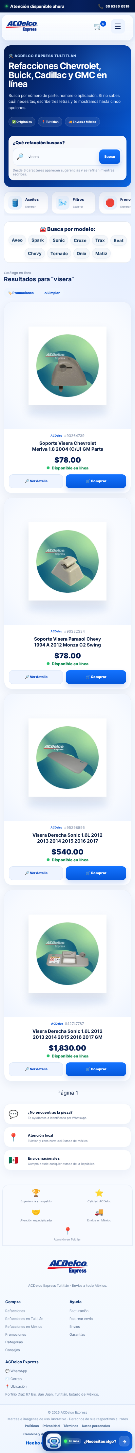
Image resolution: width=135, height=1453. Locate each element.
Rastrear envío (81, 1319)
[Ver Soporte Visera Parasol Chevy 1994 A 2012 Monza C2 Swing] (67, 561)
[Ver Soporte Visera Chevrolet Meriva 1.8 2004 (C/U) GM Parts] (67, 365)
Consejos (12, 1350)
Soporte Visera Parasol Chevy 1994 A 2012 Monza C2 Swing (67, 641)
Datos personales (96, 1426)
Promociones (15, 1334)
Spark (37, 240)
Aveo (17, 240)
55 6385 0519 (113, 6)
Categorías (14, 1342)
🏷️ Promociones (21, 293)
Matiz (101, 252)
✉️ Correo (13, 1379)
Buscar (110, 156)
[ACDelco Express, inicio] (22, 26)
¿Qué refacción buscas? (39, 142)
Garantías (77, 1334)
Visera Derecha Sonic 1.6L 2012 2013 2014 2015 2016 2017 (67, 838)
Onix (82, 253)
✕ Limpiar (52, 293)
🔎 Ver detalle (36, 481)
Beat (119, 240)
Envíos (74, 1327)
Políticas (32, 1426)
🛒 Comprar (96, 481)
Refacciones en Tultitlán (24, 1319)
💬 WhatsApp (16, 1371)
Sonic (59, 240)
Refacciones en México (23, 1327)
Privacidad (51, 1426)
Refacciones (15, 1311)
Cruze (80, 240)
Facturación (78, 1311)
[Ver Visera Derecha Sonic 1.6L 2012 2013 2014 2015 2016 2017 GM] (67, 953)
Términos (70, 1426)
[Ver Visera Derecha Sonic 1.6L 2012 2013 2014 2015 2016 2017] (67, 757)
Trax (100, 240)
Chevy (35, 253)
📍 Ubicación (16, 1386)
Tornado (59, 253)
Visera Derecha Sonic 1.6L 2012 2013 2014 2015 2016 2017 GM (67, 1034)
